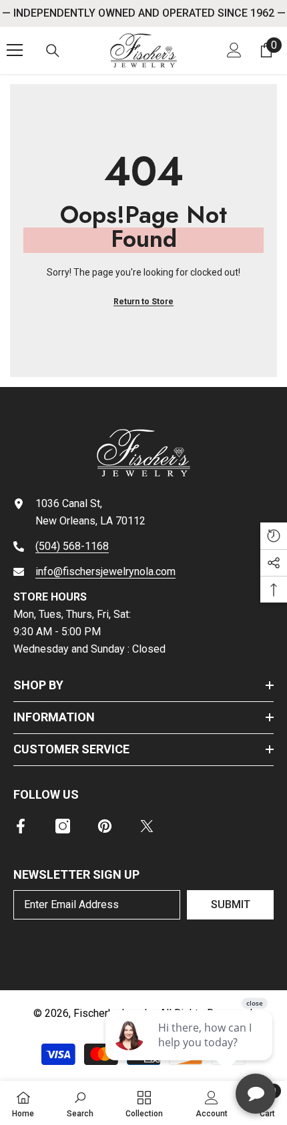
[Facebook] (21, 826)
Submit (230, 904)
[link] (80, 1103)
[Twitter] (147, 826)
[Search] (53, 51)
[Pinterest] (105, 826)
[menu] (15, 50)
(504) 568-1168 (72, 546)
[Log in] (234, 50)
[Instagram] (63, 826)
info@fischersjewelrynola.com (105, 571)
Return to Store (143, 301)
